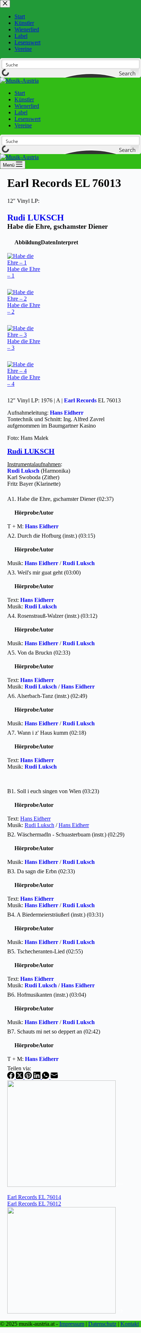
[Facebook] (11, 1077)
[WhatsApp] (46, 1077)
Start (19, 93)
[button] (27, 242)
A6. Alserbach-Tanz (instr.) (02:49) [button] (47, 696)
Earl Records (80, 400)
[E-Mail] (54, 1077)
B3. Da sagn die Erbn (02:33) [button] (41, 871)
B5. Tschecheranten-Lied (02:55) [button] (45, 951)
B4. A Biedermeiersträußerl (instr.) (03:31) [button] (55, 915)
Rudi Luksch (23, 471)
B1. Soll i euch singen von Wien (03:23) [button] (53, 791)
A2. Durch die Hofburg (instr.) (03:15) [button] (51, 536)
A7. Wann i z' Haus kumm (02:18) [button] (46, 733)
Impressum (71, 1324)
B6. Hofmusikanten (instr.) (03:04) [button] (46, 995)
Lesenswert (27, 119)
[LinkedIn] (37, 1077)
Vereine (23, 125)
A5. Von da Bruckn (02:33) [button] (38, 653)
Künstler (24, 99)
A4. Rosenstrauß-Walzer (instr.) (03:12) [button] (52, 616)
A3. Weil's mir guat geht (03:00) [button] (44, 572)
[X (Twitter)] (20, 1077)
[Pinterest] (29, 1077)
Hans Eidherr (67, 413)
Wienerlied (26, 106)
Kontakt (129, 1324)
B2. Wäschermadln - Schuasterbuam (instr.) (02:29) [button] (65, 834)
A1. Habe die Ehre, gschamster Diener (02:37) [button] (60, 499)
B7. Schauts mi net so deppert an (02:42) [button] (53, 1031)
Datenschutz (102, 1324)
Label (20, 112)
